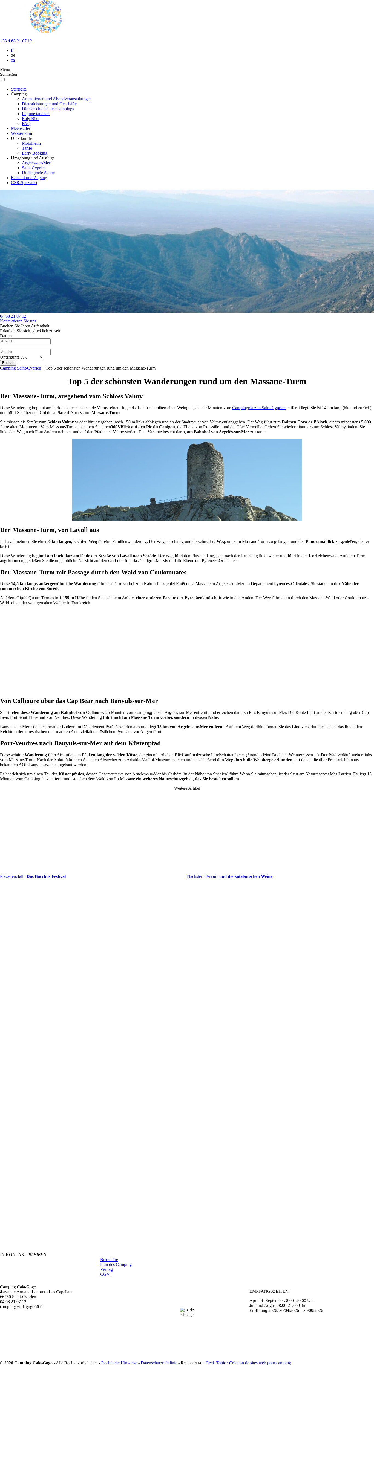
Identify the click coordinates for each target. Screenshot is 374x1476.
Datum (6, 335)
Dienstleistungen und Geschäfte (49, 103)
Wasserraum (21, 133)
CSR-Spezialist (24, 182)
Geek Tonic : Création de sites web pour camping (248, 1363)
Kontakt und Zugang (29, 177)
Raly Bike (30, 118)
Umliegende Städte (38, 172)
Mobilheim (31, 143)
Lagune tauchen (36, 113)
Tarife (27, 148)
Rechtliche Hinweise (119, 1363)
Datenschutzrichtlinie (159, 1363)
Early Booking (34, 153)
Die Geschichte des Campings (48, 108)
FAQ (26, 123)
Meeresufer (20, 128)
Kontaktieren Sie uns (18, 321)
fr (12, 50)
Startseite (19, 89)
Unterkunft (9, 357)
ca (13, 60)
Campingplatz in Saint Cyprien (259, 407)
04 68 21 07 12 (13, 316)
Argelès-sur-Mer (36, 163)
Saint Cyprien (34, 167)
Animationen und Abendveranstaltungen (57, 99)
